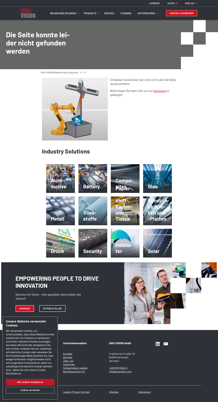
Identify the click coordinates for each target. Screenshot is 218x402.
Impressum (144, 392)
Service (109, 13)
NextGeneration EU (74, 371)
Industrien (69, 364)
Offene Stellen (52, 308)
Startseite (159, 90)
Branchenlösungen (63, 13)
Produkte (90, 13)
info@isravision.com (120, 371)
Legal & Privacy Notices (76, 392)
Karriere (24, 308)
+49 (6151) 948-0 (118, 368)
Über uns (68, 360)
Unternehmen (146, 13)
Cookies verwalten (30, 390)
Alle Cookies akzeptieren (30, 382)
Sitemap (113, 392)
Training (125, 13)
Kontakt (67, 353)
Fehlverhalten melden (75, 368)
